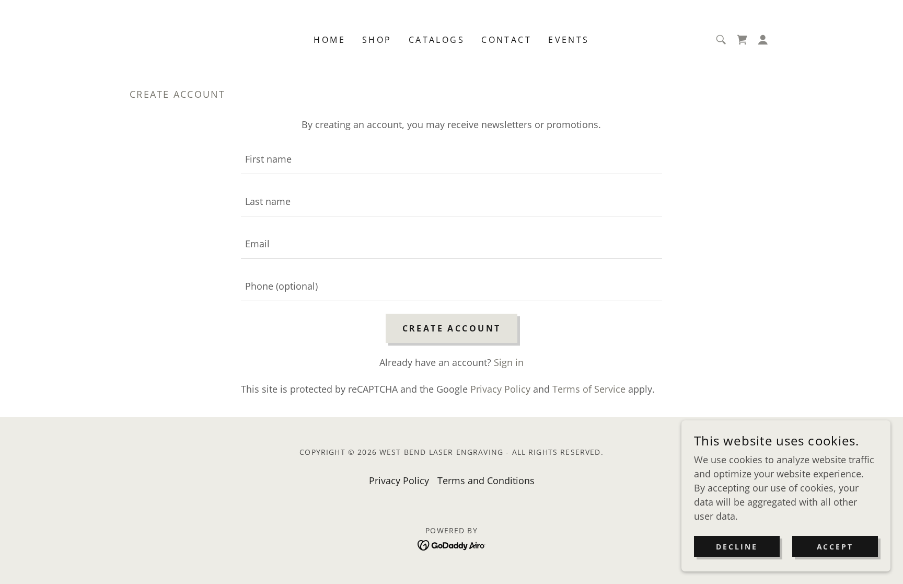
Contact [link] (506, 39)
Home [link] (329, 39)
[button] (762, 39)
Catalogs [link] (437, 39)
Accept (835, 547)
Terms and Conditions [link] (486, 480)
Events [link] (568, 39)
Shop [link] (377, 39)
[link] (742, 39)
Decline (737, 547)
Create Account (451, 328)
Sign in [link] (509, 362)
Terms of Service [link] (589, 389)
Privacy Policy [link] (500, 389)
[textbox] (451, 159)
